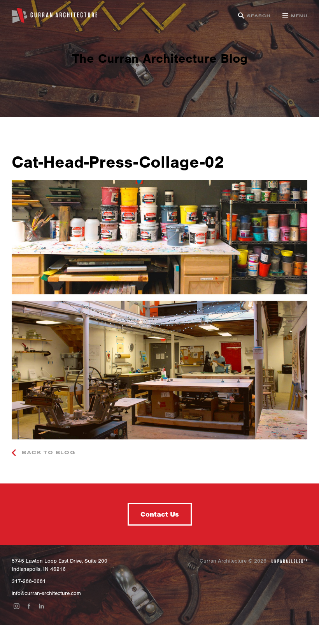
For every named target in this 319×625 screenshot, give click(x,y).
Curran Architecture (54, 15)
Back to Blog (47, 452)
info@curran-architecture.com (46, 593)
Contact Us (159, 514)
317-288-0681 (29, 581)
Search (259, 15)
